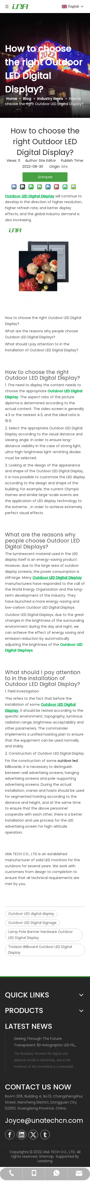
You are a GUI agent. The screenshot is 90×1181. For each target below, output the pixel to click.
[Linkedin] (21, 1134)
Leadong (45, 1160)
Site (64, 166)
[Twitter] (33, 1134)
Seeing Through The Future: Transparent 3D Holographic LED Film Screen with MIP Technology (46, 1045)
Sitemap (46, 1156)
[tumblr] (45, 1134)
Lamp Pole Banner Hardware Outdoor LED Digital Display (40, 934)
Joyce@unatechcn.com (44, 1120)
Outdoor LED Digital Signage (32, 922)
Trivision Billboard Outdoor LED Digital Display (40, 949)
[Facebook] (9, 1134)
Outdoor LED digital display (31, 913)
